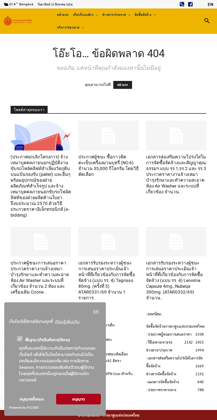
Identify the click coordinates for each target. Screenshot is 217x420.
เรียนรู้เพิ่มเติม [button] (67, 321)
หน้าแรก (122, 85)
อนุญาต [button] (78, 399)
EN (96, 311)
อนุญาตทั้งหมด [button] (32, 399)
